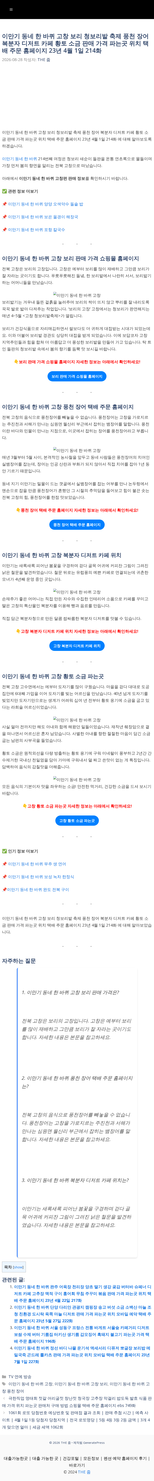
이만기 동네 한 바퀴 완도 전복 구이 (38, 889)
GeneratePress (94, 1443)
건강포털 (71, 1458)
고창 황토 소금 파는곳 (77, 820)
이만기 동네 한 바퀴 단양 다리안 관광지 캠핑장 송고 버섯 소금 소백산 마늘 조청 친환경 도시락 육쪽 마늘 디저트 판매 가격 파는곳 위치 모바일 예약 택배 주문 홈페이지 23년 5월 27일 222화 (82, 1313)
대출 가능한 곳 (45, 1458)
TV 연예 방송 (19, 1376)
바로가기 (77, 1465)
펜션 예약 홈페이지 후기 (125, 1458)
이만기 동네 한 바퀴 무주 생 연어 (37, 864)
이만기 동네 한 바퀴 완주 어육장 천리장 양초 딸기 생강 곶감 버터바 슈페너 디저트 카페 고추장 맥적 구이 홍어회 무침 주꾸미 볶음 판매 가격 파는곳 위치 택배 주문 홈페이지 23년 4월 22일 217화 (82, 1293)
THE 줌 (84, 1472)
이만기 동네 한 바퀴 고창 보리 (81, 1383)
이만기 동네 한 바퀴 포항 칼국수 (36, 229)
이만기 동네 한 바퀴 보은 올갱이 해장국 (43, 216)
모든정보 (91, 1458)
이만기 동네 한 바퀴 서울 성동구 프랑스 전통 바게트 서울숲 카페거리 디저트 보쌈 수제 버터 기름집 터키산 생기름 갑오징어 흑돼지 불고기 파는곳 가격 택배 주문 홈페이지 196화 (81, 1334)
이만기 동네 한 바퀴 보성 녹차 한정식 (41, 876)
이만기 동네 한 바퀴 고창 (30, 1383)
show (18, 1267)
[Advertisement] (77, 99)
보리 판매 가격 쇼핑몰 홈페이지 (77, 376)
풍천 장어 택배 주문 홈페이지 (77, 524)
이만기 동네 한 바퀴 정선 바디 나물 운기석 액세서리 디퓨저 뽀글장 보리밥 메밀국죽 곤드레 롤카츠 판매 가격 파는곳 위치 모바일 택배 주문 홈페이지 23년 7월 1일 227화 (82, 1354)
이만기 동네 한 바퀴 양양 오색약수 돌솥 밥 (45, 204)
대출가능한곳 (16, 1458)
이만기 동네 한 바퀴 (19, 158)
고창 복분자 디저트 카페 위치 (77, 645)
